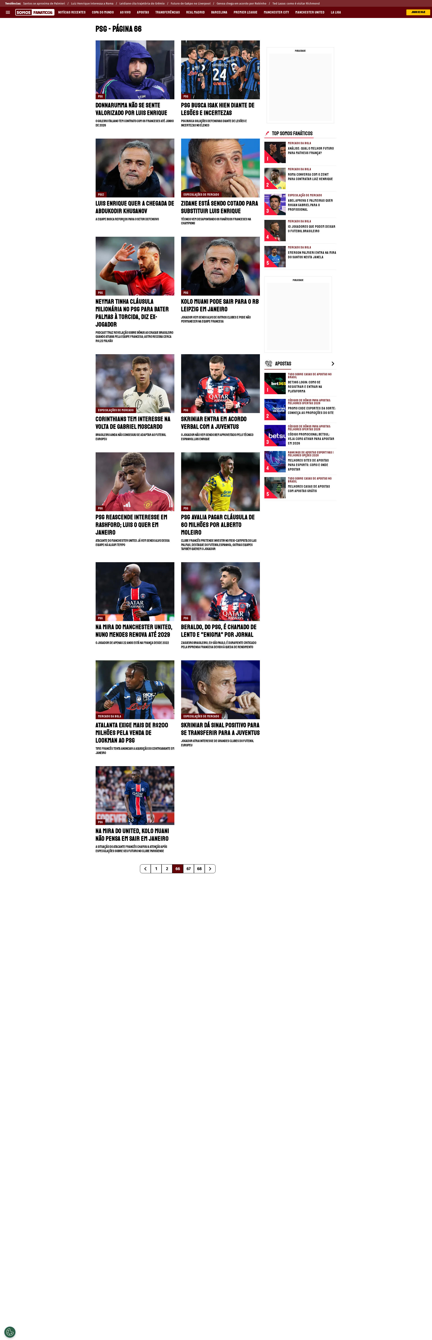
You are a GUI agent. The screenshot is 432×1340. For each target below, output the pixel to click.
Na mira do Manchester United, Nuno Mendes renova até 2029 (134, 631)
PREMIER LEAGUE (246, 12)
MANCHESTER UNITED (310, 12)
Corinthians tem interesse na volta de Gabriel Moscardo (133, 423)
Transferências (167, 12)
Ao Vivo (125, 12)
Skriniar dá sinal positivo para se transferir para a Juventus (220, 729)
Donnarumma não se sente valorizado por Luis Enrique (131, 109)
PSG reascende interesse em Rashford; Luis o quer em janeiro (131, 524)
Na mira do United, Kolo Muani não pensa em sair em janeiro (132, 834)
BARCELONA (219, 12)
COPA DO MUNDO (103, 12)
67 (189, 868)
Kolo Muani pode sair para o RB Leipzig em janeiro (220, 305)
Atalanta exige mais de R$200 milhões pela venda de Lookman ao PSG (132, 732)
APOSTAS (143, 12)
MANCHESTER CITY (276, 12)
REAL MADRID (195, 12)
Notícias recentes (72, 12)
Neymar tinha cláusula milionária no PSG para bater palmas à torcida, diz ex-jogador (132, 313)
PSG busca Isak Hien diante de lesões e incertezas (218, 109)
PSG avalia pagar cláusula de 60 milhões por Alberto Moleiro (218, 524)
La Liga (336, 12)
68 (199, 868)
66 (178, 868)
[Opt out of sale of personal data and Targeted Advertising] (10, 1332)
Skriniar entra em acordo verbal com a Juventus (214, 423)
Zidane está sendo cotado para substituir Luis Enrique (219, 207)
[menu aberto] (8, 12)
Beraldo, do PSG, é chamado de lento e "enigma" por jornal (219, 631)
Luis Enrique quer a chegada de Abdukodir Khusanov (135, 207)
